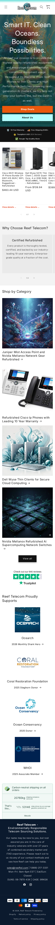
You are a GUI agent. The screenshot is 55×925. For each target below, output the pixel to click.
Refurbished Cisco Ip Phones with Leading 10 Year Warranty (26, 419)
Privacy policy (40, 914)
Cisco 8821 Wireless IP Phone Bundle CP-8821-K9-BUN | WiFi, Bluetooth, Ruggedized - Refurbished (13, 179)
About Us (27, 117)
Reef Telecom (26, 911)
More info (27, 815)
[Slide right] (34, 214)
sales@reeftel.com (17, 867)
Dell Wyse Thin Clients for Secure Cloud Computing (26, 481)
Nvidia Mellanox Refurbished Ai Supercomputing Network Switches (27, 543)
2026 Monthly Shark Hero (26, 644)
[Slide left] (21, 214)
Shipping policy (37, 919)
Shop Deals (27, 109)
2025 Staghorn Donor (26, 687)
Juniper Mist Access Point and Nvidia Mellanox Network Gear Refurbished (23, 355)
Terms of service (20, 919)
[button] (6, 7)
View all (27, 558)
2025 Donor (26, 730)
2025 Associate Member (26, 774)
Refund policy (25, 914)
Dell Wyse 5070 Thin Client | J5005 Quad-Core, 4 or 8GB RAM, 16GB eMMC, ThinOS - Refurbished (36, 178)
